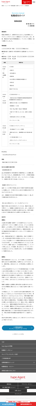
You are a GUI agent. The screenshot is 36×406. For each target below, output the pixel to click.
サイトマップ (18, 394)
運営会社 (9, 384)
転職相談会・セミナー (8, 366)
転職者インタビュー (7, 350)
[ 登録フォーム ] (26, 2)
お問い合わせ (18, 390)
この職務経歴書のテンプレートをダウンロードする (18, 328)
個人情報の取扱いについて (8, 387)
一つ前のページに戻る (18, 334)
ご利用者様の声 (6, 358)
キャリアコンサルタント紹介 (10, 354)
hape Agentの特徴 (7, 346)
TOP (3, 342)
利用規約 (27, 387)
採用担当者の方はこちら (8, 370)
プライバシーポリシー (27, 384)
